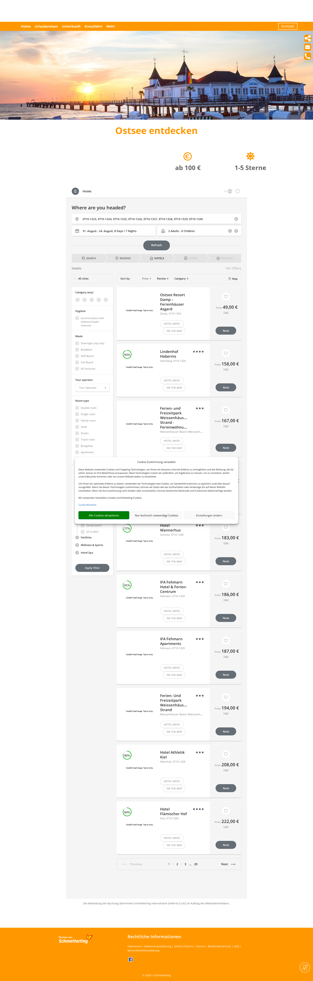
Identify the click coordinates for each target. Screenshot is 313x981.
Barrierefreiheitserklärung (143, 950)
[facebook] (131, 960)
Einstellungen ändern (209, 515)
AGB (236, 946)
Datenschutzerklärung (157, 946)
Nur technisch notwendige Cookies (156, 515)
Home (26, 26)
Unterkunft (71, 26)
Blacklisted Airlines (219, 946)
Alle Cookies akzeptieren (104, 515)
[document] (156, 131)
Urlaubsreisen (46, 26)
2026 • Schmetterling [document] (158, 975)
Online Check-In (183, 946)
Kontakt (287, 26)
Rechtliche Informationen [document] (154, 936)
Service (200, 946)
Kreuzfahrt (93, 26)
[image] (156, 118)
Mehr (110, 26)
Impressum (134, 946)
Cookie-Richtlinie (87, 504)
